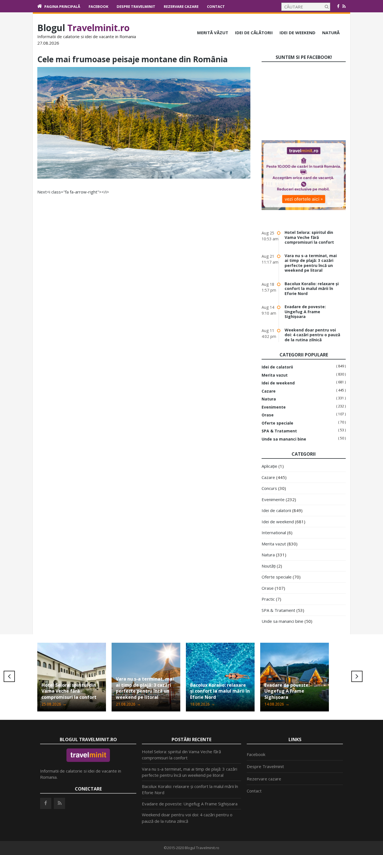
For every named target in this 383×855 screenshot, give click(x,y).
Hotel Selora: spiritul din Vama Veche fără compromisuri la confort (309, 237)
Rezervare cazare (181, 6)
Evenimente (274, 407)
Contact (216, 6)
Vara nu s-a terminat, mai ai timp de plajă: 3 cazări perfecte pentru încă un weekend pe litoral (311, 263)
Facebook (98, 6)
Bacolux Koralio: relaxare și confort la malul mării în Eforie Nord (312, 288)
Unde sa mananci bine (284, 439)
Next (357, 676)
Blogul (83, 28)
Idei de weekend (297, 32)
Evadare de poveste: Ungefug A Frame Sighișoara (305, 311)
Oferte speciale (277, 423)
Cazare (269, 391)
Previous (9, 676)
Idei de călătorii (254, 32)
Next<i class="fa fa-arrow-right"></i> (73, 192)
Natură (331, 32)
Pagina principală (62, 6)
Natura (269, 399)
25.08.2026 (53, 704)
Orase (268, 415)
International (274, 532)
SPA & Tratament (279, 431)
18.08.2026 (202, 704)
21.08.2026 (128, 704)
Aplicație (269, 466)
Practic (268, 599)
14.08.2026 (276, 704)
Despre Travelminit (136, 6)
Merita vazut (275, 375)
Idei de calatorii (277, 367)
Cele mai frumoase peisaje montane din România (132, 59)
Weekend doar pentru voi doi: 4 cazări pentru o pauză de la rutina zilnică (312, 334)
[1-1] (143, 177)
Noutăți (269, 566)
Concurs (269, 488)
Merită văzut (212, 32)
